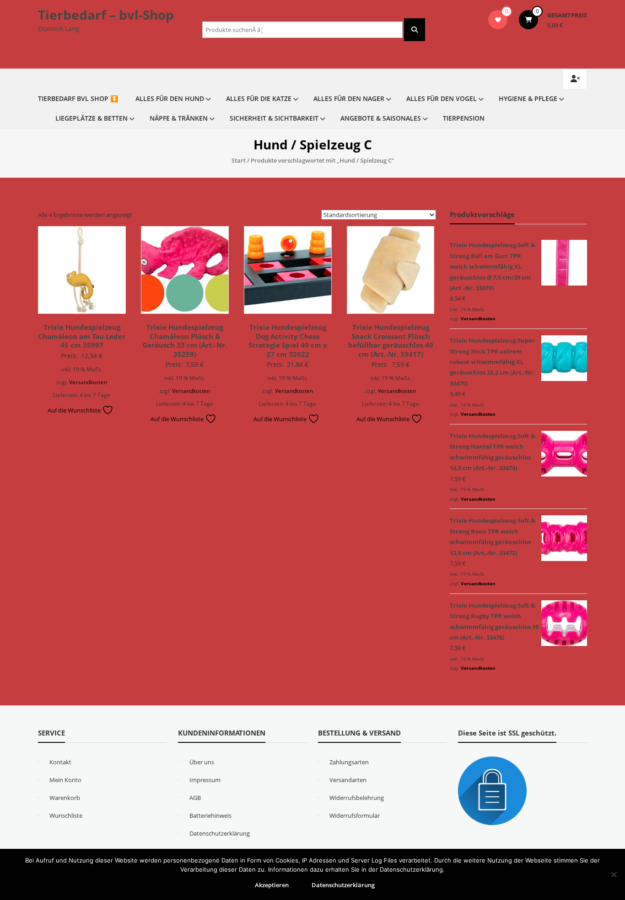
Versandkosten (88, 382)
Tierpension (464, 118)
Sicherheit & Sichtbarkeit (274, 118)
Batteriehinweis (210, 815)
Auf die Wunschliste (75, 410)
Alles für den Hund (169, 98)
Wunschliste (65, 815)
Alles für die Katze (258, 98)
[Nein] (613, 874)
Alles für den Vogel (441, 98)
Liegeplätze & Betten (91, 118)
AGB (195, 798)
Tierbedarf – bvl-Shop (106, 14)
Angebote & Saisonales (380, 118)
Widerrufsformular (354, 815)
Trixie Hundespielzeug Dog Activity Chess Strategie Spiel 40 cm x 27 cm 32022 (287, 341)
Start (239, 160)
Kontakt (60, 762)
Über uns (201, 762)
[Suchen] (414, 29)
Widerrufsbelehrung (356, 798)
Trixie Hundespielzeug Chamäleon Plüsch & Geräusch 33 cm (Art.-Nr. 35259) (184, 341)
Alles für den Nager (348, 98)
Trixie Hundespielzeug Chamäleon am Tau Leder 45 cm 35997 (81, 336)
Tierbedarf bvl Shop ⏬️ (78, 98)
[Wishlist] (498, 20)
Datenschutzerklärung (219, 833)
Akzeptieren (272, 885)
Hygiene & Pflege (528, 98)
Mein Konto (65, 780)
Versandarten (347, 780)
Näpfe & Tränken (179, 118)
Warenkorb (64, 798)
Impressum (205, 780)
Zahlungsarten (349, 762)
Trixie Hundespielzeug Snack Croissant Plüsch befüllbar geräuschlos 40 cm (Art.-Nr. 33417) (390, 341)
